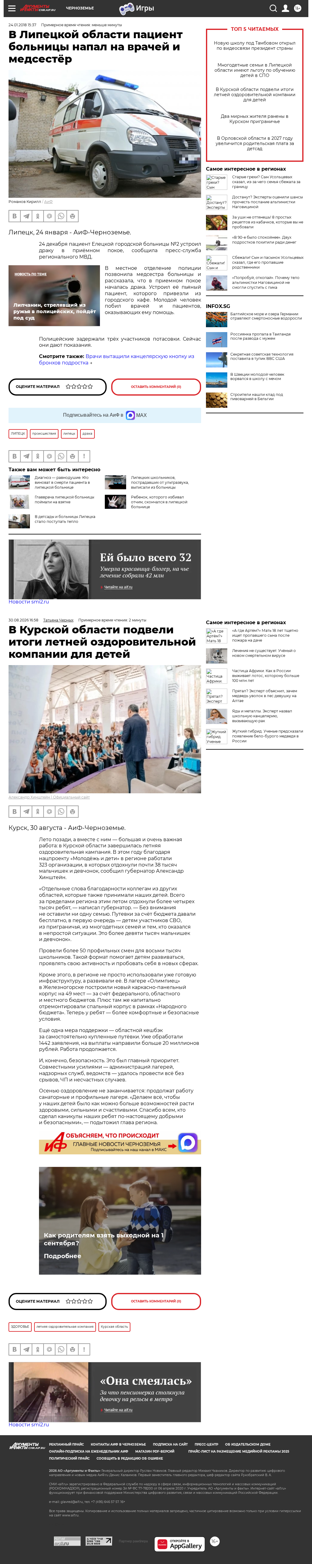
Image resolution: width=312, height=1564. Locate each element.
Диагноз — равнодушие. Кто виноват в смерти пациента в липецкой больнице (62, 482)
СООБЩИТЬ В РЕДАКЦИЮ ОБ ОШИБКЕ (130, 1459)
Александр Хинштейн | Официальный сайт (49, 797)
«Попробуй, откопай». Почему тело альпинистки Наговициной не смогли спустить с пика (266, 282)
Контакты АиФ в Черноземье (118, 1444)
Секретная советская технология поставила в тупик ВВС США (261, 356)
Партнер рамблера (133, 1541)
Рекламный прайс (66, 1444)
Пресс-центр (206, 1444)
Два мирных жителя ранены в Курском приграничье (255, 119)
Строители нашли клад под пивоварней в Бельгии (256, 397)
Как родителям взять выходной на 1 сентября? (104, 1239)
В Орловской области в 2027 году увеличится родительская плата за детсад (255, 143)
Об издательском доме (248, 1444)
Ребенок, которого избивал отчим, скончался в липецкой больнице (159, 502)
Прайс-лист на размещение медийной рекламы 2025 (238, 1452)
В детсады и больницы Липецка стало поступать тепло (65, 519)
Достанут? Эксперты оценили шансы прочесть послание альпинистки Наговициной (267, 202)
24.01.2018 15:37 (22, 25)
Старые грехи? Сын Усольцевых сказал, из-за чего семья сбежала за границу (266, 182)
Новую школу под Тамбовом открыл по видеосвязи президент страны (255, 46)
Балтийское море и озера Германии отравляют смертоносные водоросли (266, 316)
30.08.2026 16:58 (23, 620)
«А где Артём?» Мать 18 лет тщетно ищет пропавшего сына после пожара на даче (265, 635)
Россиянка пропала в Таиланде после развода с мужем (260, 336)
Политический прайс (69, 1459)
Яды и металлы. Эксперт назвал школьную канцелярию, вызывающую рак (262, 716)
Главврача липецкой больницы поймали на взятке (64, 499)
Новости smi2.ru (29, 602)
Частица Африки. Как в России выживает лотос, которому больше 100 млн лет (265, 675)
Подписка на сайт (170, 1444)
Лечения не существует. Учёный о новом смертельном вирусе (264, 653)
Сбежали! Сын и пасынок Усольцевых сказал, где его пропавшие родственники (267, 262)
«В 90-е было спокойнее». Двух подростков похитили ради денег (264, 239)
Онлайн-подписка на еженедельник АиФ (88, 1452)
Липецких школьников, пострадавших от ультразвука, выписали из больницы (160, 482)
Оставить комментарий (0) (156, 387)
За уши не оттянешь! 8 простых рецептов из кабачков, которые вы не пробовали (267, 222)
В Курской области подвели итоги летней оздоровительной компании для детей (255, 95)
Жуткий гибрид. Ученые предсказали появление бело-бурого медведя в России (267, 736)
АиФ (48, 201)
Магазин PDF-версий (154, 1452)
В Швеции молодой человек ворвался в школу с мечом (257, 376)
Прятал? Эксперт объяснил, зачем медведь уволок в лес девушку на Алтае (264, 696)
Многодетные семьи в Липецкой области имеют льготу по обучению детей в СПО (254, 70)
